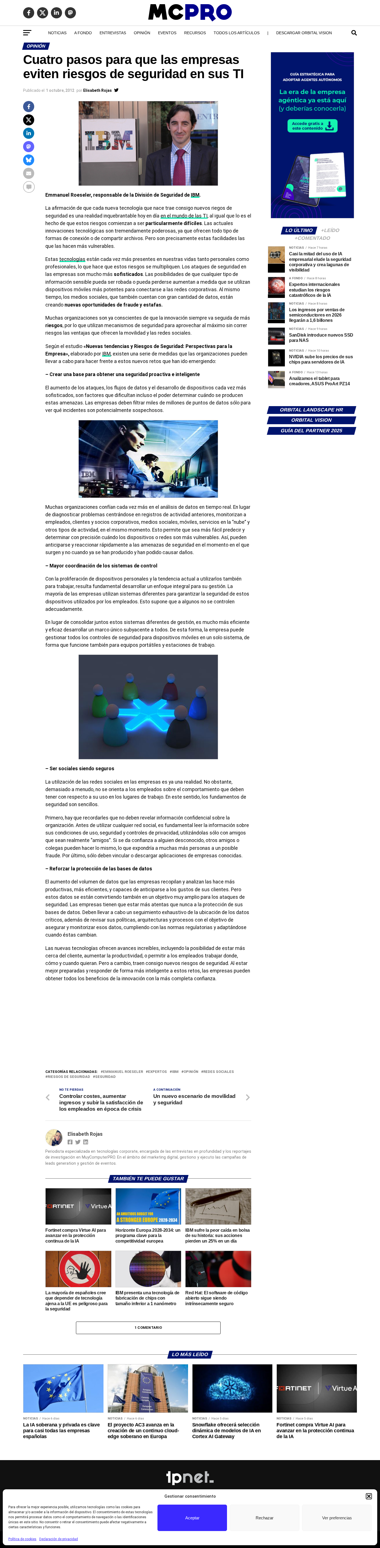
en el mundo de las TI (184, 216)
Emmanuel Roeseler (123, 1072)
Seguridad (105, 1077)
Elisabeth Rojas (97, 90)
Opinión (142, 33)
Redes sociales (218, 1072)
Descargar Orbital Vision (304, 33)
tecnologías (72, 259)
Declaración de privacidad (58, 1539)
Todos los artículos (237, 33)
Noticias (57, 33)
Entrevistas (113, 33)
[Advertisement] (148, 1027)
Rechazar (264, 1517)
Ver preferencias (337, 1517)
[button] (369, 1496)
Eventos (167, 33)
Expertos (157, 1072)
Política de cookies (22, 1539)
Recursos (195, 33)
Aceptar (192, 1517)
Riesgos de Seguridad (69, 1077)
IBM (195, 195)
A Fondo (83, 33)
